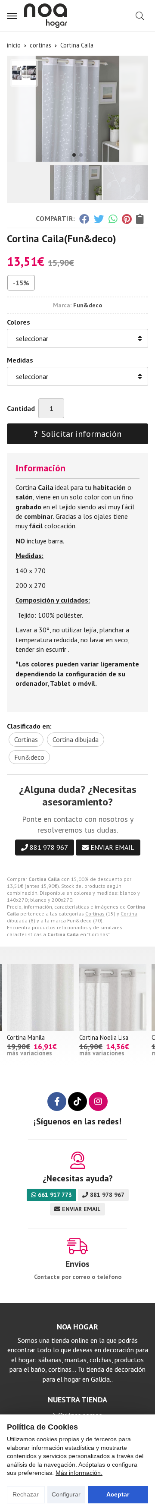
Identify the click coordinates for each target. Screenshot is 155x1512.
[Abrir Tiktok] (77, 1101)
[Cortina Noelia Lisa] (112, 997)
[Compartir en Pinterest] (126, 218)
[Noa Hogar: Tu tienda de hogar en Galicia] (45, 15)
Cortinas (95, 913)
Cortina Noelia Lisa (103, 1037)
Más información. (79, 1472)
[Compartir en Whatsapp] (113, 218)
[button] (74, 155)
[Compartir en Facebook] (84, 218)
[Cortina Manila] (40, 997)
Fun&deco (79, 920)
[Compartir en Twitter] (99, 218)
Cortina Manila (26, 1037)
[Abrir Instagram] (98, 1101)
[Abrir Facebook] (56, 1101)
